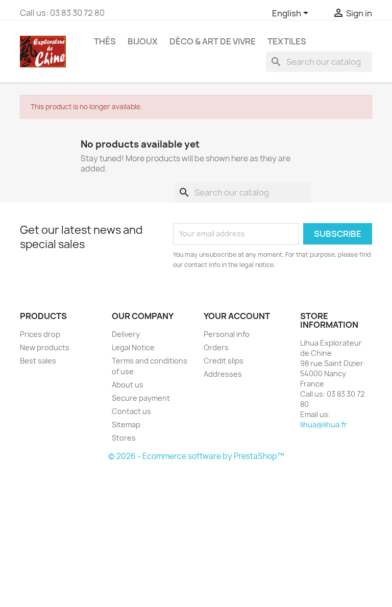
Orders (216, 347)
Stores (124, 438)
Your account (237, 316)
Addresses (223, 374)
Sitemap (126, 424)
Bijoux (143, 41)
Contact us (131, 411)
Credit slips (223, 361)
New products (44, 347)
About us (127, 385)
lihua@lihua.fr (323, 424)
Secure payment (141, 398)
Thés (105, 41)
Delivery (126, 334)
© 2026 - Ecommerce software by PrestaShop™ (196, 456)
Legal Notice (133, 347)
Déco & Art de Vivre (212, 41)
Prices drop (40, 334)
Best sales (38, 361)
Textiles (286, 41)
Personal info (227, 334)
